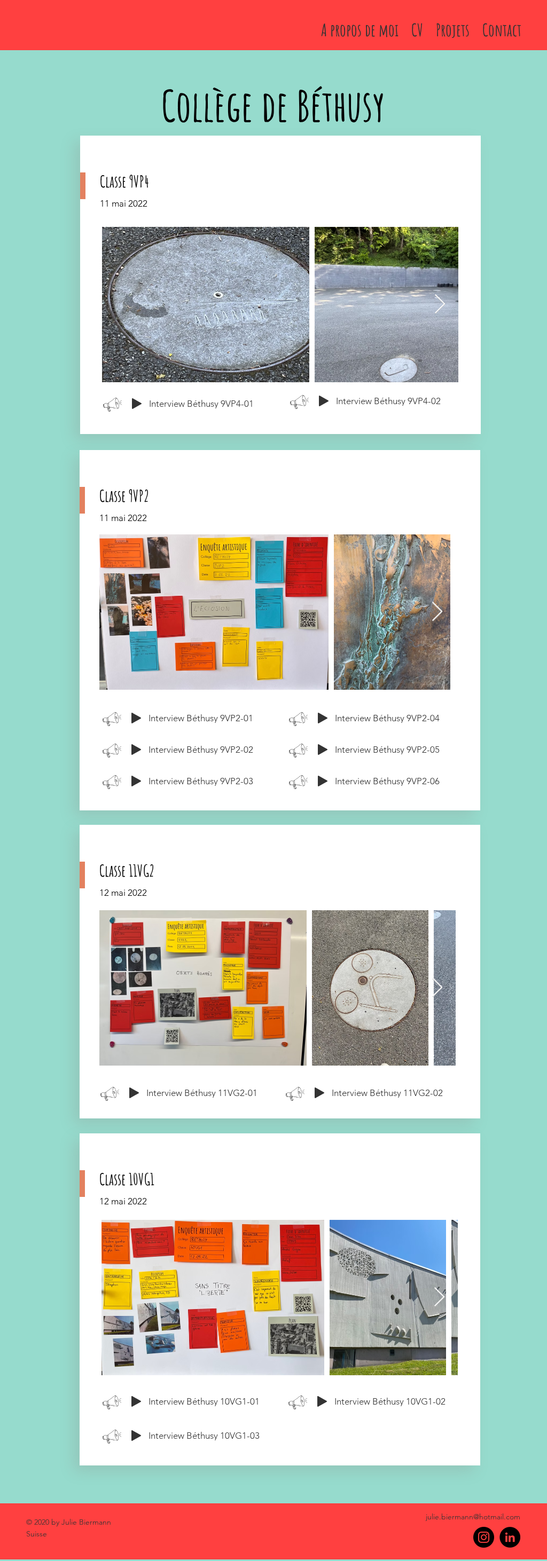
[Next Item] (440, 304)
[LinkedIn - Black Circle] (509, 1537)
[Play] (137, 403)
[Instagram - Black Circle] (483, 1537)
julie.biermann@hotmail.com (473, 1516)
